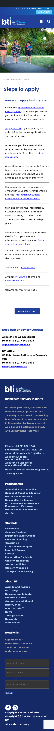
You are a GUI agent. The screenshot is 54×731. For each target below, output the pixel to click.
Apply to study (13, 128)
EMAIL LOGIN (44, 9)
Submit (9, 693)
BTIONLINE (31, 9)
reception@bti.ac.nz (14, 366)
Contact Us (19, 9)
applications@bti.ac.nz (16, 344)
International (16, 79)
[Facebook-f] (8, 707)
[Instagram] (15, 707)
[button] (41, 21)
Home (6, 79)
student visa (28, 267)
